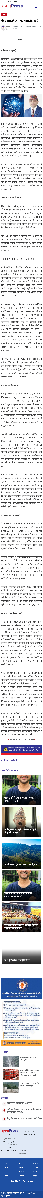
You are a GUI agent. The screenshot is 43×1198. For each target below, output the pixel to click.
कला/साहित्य (22, 1172)
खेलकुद (35, 1167)
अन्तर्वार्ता (21, 1176)
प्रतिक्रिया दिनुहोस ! (9, 761)
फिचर (6, 1176)
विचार (4, 14)
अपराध (35, 1176)
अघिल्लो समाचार (16, 740)
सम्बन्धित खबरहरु (10, 771)
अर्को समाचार (29, 740)
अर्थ (20, 1163)
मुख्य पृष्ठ (7, 1163)
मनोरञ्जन (21, 1167)
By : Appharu (6, 1195)
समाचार (7, 1167)
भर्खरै (5, 1052)
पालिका (35, 1163)
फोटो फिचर (8, 1172)
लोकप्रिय (4, 1098)
